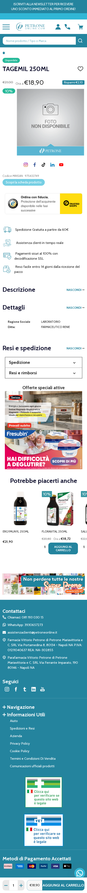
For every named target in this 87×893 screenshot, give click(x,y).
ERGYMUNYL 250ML (16, 531)
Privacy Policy (20, 743)
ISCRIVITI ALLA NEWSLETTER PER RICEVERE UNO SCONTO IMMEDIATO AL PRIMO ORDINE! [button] (43, 6)
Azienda (16, 736)
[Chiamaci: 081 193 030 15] (67, 26)
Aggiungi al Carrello (63, 885)
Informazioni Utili (26, 715)
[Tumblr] (43, 164)
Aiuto (14, 721)
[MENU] (5, 27)
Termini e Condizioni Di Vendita (33, 759)
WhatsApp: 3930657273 (25, 625)
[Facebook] (34, 164)
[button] (43, 362)
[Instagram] (26, 164)
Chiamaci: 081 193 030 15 (26, 617)
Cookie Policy (19, 751)
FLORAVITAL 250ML (54, 531)
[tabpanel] (20, 524)
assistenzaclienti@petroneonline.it (32, 632)
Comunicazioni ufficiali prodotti (32, 766)
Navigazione (21, 707)
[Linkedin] (52, 164)
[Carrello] (80, 26)
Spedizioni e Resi (22, 728)
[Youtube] (61, 164)
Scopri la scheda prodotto (24, 182)
